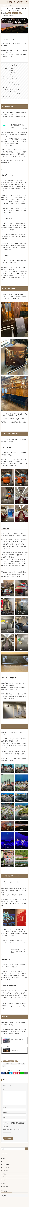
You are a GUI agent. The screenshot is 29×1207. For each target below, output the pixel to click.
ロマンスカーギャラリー (11, 79)
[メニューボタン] (2, 2)
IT (3, 1161)
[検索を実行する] (26, 1148)
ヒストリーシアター (10, 76)
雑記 (20, 13)
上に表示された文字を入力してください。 (12, 1129)
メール (5, 1112)
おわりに (7, 96)
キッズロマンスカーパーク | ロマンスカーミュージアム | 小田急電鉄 (18, 951)
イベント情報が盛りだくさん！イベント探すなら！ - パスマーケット (18, 125)
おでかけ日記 (6, 1164)
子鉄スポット (14, 13)
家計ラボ (5, 1180)
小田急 (23, 1063)
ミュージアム (6, 1063)
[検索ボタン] (27, 2)
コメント (5, 1089)
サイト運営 (5, 1171)
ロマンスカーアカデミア (13, 85)
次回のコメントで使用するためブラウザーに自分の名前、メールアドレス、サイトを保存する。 (15, 1123)
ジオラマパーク (9, 87)
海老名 (3, 1066)
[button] (3, 1073)
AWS (4, 1158)
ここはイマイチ (11, 74)
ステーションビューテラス (14, 93)
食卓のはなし (6, 1186)
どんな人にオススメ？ (13, 70)
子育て (9, 13)
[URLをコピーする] (26, 1073)
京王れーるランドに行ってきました (18, 1040)
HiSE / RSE (10, 83)
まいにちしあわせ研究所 (14, 2)
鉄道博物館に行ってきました (17, 1050)
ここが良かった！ (12, 72)
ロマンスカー (13, 1063)
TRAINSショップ (11, 91)
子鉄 (19, 1063)
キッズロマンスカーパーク (12, 89)
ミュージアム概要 (9, 68)
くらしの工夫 (6, 1167)
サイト (4, 1117)
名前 (4, 1107)
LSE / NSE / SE (11, 81)
